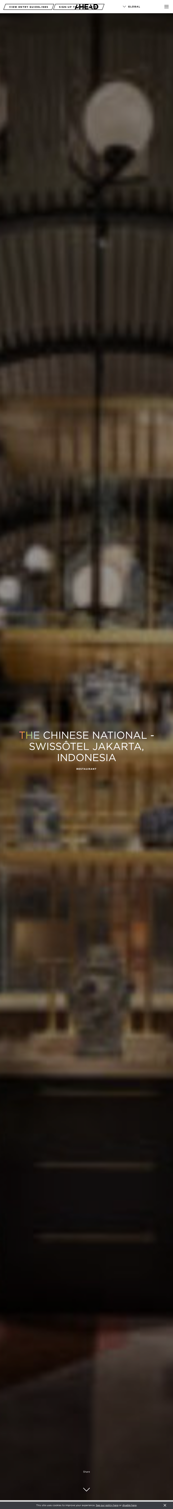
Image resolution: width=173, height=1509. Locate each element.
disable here (129, 1505)
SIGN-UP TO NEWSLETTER (79, 7)
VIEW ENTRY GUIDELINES (28, 7)
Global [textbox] (134, 6)
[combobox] (139, 6)
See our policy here (107, 1505)
